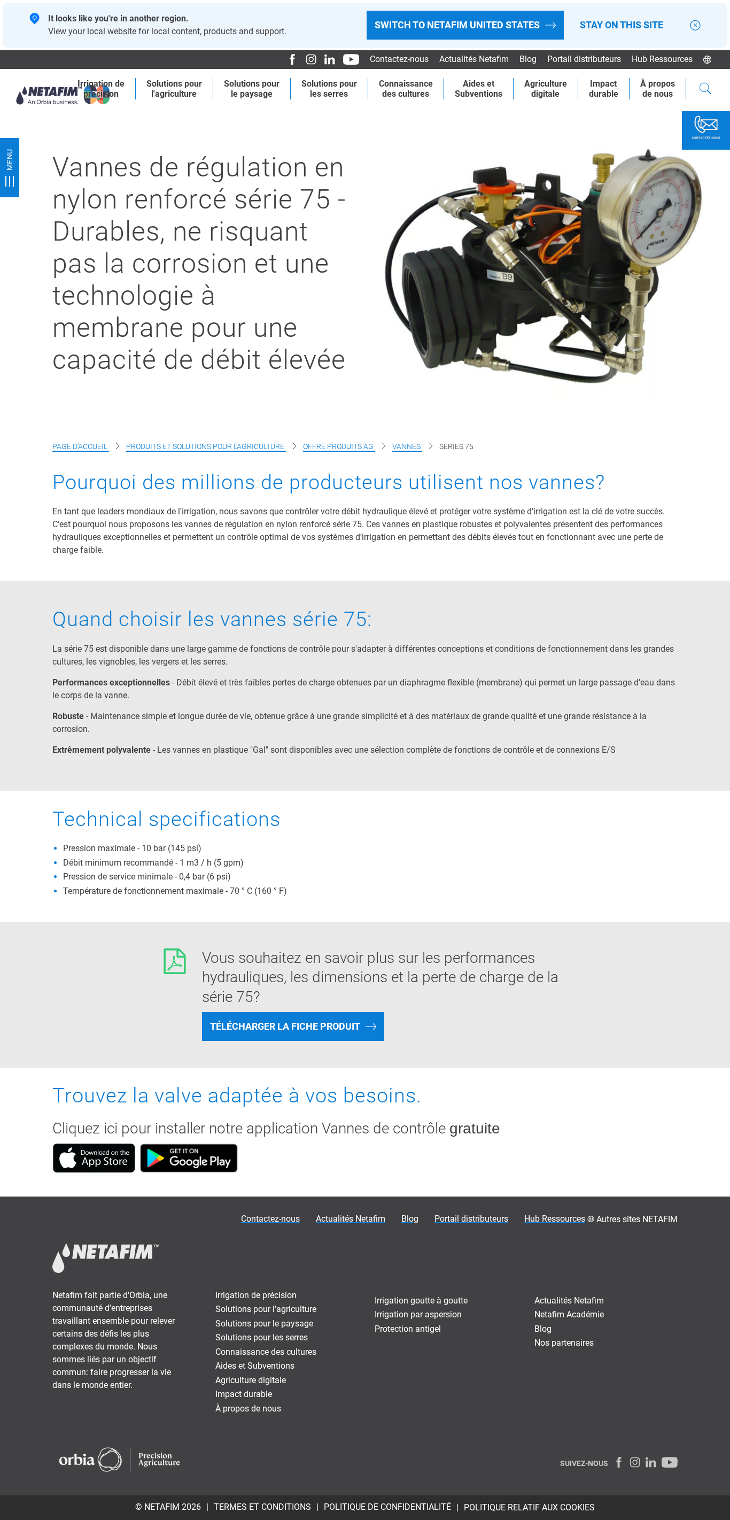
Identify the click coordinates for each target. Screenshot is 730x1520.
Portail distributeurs (584, 59)
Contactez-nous (399, 59)
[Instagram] (307, 59)
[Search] (705, 90)
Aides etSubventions (478, 89)
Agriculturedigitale (545, 89)
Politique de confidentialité (387, 1507)
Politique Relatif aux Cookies (529, 1507)
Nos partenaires (564, 1343)
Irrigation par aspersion (418, 1314)
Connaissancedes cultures (406, 89)
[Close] (695, 25)
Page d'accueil (80, 446)
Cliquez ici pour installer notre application (187, 1128)
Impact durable (243, 1394)
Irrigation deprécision (101, 89)
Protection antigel (408, 1329)
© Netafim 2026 (168, 1507)
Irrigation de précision (256, 1295)
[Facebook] (288, 59)
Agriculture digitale (250, 1380)
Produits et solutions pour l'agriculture (206, 446)
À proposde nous (657, 89)
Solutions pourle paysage (251, 89)
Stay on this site (621, 25)
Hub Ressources (662, 59)
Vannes (407, 446)
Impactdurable (603, 89)
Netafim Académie (569, 1314)
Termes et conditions (262, 1507)
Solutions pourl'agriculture (174, 89)
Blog (528, 59)
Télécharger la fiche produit (285, 1026)
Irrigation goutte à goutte (421, 1300)
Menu (9, 160)
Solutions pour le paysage (264, 1323)
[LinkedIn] (325, 59)
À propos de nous (248, 1408)
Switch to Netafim (457, 24)
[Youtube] (347, 59)
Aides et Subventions (254, 1366)
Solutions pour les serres (261, 1337)
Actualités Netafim (474, 59)
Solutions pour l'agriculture (265, 1309)
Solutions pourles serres (329, 89)
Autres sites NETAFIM (637, 1219)
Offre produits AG (339, 446)
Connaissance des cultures (265, 1352)
